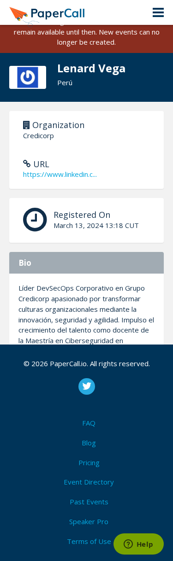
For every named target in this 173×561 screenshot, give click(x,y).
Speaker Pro (88, 521)
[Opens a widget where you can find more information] (138, 544)
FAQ (88, 422)
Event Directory (89, 481)
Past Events (89, 501)
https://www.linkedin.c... (60, 174)
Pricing (89, 462)
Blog (89, 442)
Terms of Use (89, 541)
